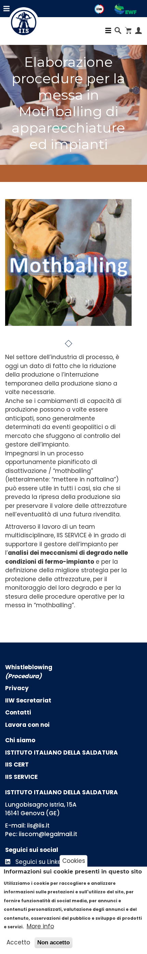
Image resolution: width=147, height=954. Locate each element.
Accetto (18, 942)
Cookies (73, 861)
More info (40, 926)
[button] (68, 343)
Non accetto (53, 942)
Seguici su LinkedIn (42, 862)
